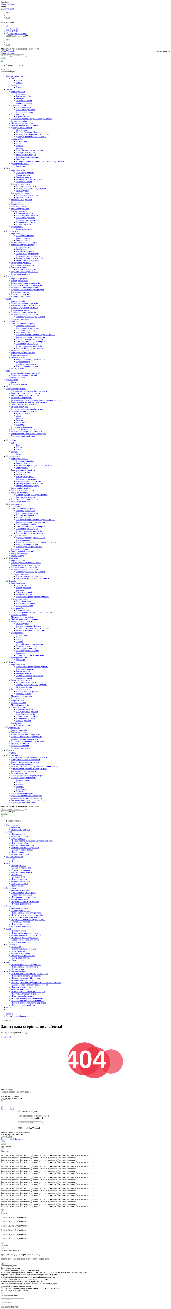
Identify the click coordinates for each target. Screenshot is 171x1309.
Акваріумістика (12, 944)
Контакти (19, 1139)
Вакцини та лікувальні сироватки (25, 760)
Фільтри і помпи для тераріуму (29, 481)
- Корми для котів (18, 865)
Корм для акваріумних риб (22, 551)
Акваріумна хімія (18, 535)
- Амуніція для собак (20, 836)
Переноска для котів (24, 709)
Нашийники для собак (25, 603)
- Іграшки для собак (19, 843)
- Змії (13, 859)
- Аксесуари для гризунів (22, 926)
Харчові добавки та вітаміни (23, 802)
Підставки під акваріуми (26, 515)
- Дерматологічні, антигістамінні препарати (29, 985)
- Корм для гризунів (19, 908)
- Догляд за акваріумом (21, 953)
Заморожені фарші (24, 592)
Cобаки (9, 832)
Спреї (18, 782)
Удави (18, 445)
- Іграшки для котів (19, 879)
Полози (19, 447)
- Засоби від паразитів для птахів (25, 940)
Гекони (19, 454)
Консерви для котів (24, 673)
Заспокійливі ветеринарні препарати (26, 798)
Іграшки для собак (19, 615)
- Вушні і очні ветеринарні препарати (27, 998)
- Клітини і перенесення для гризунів (27, 915)
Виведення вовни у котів (26, 682)
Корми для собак (18, 583)
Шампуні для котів (24, 725)
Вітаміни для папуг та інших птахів (26, 563)
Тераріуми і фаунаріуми (21, 488)
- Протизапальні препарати (22, 996)
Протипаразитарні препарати (23, 778)
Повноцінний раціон (25, 461)
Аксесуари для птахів (20, 574)
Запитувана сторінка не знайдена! (20, 1016)
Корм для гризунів (19, 730)
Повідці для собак (23, 601)
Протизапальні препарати (22, 793)
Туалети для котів (23, 694)
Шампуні (20, 791)
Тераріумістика (12, 888)
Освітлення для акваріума (27, 529)
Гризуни (9, 906)
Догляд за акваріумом (20, 549)
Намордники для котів (25, 718)
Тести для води (17, 556)
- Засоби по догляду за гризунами (25, 917)
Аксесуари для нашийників (28, 716)
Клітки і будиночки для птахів (24, 567)
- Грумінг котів (17, 886)
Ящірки (14, 452)
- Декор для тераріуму (20, 899)
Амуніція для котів (19, 707)
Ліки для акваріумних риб (27, 544)
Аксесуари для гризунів (21, 748)
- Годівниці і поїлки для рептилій (25, 901)
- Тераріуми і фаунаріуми (21, 895)
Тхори (13, 753)
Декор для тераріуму (19, 492)
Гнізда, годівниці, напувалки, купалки (32, 578)
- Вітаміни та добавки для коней (24, 967)
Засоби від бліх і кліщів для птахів (30, 572)
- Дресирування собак (20, 854)
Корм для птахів (18, 560)
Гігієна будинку (22, 624)
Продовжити (6, 1037)
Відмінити (5, 1307)
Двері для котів (17, 700)
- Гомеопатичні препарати (22, 980)
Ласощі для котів (23, 671)
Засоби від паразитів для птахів (24, 569)
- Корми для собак (18, 834)
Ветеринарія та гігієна (20, 501)
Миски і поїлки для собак (22, 617)
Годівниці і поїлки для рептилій (24, 499)
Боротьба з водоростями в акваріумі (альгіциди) (36, 542)
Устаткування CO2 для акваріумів (30, 526)
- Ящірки (15, 861)
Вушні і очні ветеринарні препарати (26, 796)
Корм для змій (22, 468)
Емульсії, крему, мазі (19, 773)
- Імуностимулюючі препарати (24, 987)
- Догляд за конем (18, 969)
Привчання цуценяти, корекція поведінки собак (31, 612)
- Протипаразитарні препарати (24, 994)
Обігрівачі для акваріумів (27, 524)
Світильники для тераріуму (27, 479)
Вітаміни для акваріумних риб (29, 547)
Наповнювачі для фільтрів (27, 513)
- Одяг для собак (18, 839)
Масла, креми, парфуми (26, 648)
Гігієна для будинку (24, 687)
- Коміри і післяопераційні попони (25, 978)
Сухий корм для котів (25, 669)
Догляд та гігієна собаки (21, 621)
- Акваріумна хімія (19, 951)
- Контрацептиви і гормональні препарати (29, 1003)
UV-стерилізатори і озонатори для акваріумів (35, 520)
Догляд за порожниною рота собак (31, 630)
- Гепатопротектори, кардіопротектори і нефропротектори (36, 983)
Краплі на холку (23, 780)
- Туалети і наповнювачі (21, 870)
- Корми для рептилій (20, 890)
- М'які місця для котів (20, 881)
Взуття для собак (23, 610)
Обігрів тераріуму (23, 472)
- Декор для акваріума (20, 958)
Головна (9, 1014)
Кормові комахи (23, 463)
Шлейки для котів (23, 721)
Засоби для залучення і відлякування (31, 685)
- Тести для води (18, 960)
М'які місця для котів (20, 705)
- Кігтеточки (16, 875)
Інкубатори (21, 474)
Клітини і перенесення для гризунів (26, 737)
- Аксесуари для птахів (21, 942)
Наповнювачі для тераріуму (23, 490)
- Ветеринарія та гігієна (21, 904)
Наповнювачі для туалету (27, 691)
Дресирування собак (20, 657)
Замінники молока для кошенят (29, 676)
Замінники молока (24, 594)
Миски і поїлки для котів (21, 696)
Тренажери (20, 660)
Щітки (19, 637)
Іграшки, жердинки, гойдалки (29, 576)
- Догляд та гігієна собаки (22, 850)
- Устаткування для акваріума (23, 949)
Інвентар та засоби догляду (27, 486)
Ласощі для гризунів (19, 732)
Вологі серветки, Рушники (27, 651)
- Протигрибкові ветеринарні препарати (28, 991)
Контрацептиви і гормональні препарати (28, 800)
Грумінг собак (17, 633)
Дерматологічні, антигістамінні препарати (29, 769)
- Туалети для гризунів (20, 922)
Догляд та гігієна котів (20, 680)
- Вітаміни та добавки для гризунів (26, 913)
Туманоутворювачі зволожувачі (29, 483)
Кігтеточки (16, 698)
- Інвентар (15, 827)
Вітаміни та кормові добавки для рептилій (34, 465)
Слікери (19, 642)
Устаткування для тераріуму (23, 470)
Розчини (19, 784)
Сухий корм (21, 585)
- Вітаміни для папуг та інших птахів (27, 933)
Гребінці (19, 639)
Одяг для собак (17, 608)
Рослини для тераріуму (26, 497)
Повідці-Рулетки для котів (27, 712)
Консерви (20, 590)
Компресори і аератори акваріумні (30, 522)
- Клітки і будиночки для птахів (24, 937)
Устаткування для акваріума (23, 508)
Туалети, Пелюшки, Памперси (29, 626)
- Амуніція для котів (19, 883)
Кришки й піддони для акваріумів (30, 533)
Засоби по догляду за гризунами (24, 739)
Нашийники (21, 789)
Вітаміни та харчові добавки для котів (32, 667)
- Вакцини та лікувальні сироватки (26, 976)
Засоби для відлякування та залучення (32, 628)
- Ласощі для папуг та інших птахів (26, 935)
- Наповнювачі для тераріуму (23, 897)
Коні (8, 962)
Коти (8, 863)
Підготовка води (23, 540)
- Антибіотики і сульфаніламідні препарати (29, 973)
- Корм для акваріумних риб (23, 955)
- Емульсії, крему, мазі (20, 989)
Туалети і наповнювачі (20, 689)
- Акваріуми (16, 947)
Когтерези (20, 653)
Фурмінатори (21, 635)
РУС (8, 13)
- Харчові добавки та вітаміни (24, 1005)
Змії (12, 443)
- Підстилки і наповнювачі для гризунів (28, 919)
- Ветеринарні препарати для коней (26, 965)
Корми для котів (18, 664)
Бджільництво (12, 825)
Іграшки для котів (18, 703)
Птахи (8, 929)
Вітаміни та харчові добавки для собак (32, 597)
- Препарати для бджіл (20, 829)
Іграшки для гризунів (20, 746)
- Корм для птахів (18, 931)
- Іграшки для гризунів (20, 924)
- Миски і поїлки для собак (22, 845)
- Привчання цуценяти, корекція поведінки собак (32, 841)
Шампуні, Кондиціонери (26, 646)
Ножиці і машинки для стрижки (29, 644)
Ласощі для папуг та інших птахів (25, 565)
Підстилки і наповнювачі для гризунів (27, 741)
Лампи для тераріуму (25, 477)
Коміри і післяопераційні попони (25, 762)
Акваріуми (15, 506)
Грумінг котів (17, 723)
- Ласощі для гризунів (20, 911)
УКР (8, 17)
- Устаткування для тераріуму (23, 893)
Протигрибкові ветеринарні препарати (27, 775)
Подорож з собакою (24, 606)
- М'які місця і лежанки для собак (25, 847)
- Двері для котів (18, 877)
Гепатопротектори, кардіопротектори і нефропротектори (35, 766)
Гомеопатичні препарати (21, 764)
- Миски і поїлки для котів (22, 872)
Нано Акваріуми (23, 517)
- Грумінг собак (17, 852)
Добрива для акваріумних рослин (30, 538)
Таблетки (20, 787)
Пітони (19, 449)
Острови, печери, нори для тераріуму (32, 495)
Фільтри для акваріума (25, 511)
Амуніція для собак (19, 599)
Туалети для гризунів (20, 743)
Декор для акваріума (19, 553)
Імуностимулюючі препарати (23, 771)
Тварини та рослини (14, 857)
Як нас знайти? (7, 1109)
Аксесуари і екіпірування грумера (30, 655)
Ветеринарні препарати (16, 971)
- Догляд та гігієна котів (21, 868)
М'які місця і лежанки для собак (24, 619)
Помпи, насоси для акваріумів (29, 531)
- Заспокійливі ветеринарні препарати (27, 1001)
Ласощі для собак (23, 588)
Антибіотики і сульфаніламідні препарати (29, 757)
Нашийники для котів (25, 714)
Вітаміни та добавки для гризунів (25, 734)
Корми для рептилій (19, 459)
